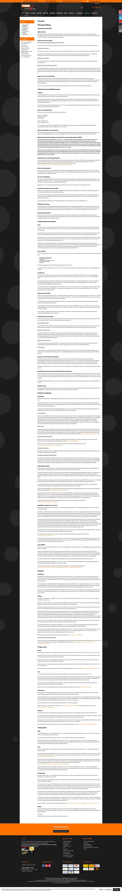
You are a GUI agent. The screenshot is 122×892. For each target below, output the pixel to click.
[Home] (23, 13)
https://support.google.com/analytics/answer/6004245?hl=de (50, 445)
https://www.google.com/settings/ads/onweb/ (58, 490)
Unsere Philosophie (25, 46)
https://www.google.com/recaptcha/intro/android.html (70, 567)
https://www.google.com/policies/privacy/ (46, 707)
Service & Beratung (24, 53)
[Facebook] (43, 865)
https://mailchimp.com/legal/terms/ (75, 634)
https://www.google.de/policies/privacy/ (46, 535)
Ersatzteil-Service (24, 49)
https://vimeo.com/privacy (86, 687)
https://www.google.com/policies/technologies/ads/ (48, 501)
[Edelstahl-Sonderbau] (120, 30)
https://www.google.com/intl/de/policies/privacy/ (47, 567)
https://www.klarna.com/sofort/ (91, 803)
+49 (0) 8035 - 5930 (52, 1)
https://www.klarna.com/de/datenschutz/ (46, 756)
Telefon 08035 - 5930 (27, 868)
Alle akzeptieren (108, 889)
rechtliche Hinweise (67, 846)
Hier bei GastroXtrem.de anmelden (61, 831)
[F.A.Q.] (120, 24)
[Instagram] (49, 865)
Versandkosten (64, 878)
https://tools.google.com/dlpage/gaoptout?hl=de (90, 433)
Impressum (65, 849)
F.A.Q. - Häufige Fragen (25, 56)
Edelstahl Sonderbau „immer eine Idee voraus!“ (26, 52)
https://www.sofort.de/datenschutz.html (75, 803)
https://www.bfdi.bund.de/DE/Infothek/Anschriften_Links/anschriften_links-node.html (55, 164)
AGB (64, 847)
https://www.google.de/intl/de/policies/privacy (91, 668)
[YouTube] (46, 865)
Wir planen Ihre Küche (25, 48)
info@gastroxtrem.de (96, 1)
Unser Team (23, 45)
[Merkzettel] (96, 7)
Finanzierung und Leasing (26, 55)
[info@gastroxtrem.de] (120, 18)
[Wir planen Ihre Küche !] (120, 27)
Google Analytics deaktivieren (72, 440)
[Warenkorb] (99, 7)
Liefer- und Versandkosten (68, 850)
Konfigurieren (116, 889)
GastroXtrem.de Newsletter (26, 42)
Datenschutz (65, 844)
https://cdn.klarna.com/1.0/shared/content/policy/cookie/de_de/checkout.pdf (53, 763)
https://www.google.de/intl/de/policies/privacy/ (87, 724)
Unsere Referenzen (24, 43)
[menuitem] (96, 3)
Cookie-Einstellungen (67, 841)
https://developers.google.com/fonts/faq (69, 705)
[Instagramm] (120, 11)
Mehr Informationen (47, 890)
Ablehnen (101, 889)
